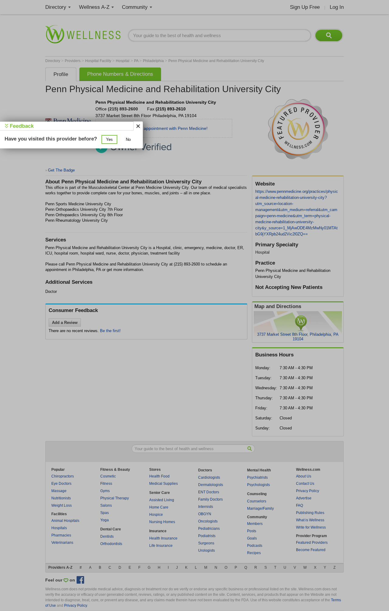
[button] (109, 139)
